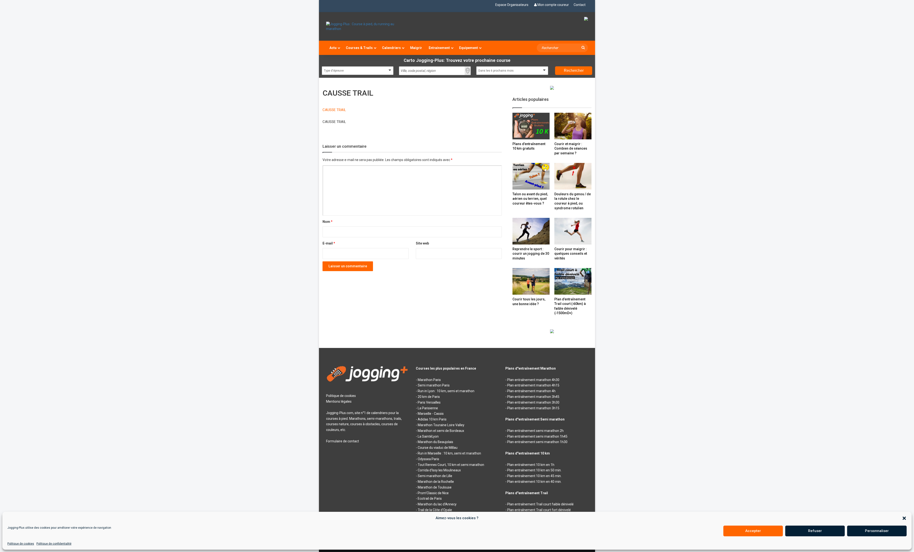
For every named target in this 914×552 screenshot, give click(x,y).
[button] (904, 518)
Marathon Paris (429, 380)
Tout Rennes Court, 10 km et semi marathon (451, 465)
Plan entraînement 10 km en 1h (530, 465)
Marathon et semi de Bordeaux (441, 431)
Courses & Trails (359, 48)
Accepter (753, 531)
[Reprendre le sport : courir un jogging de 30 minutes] (531, 231)
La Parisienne (428, 408)
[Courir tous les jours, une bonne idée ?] (531, 281)
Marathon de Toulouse (435, 487)
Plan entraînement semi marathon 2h (535, 431)
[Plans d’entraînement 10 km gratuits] (531, 126)
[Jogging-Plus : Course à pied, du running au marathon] (367, 26)
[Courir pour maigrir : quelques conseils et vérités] (572, 231)
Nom (328, 222)
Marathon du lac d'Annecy (437, 504)
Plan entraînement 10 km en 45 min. (534, 476)
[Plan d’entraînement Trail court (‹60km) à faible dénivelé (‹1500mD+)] (572, 281)
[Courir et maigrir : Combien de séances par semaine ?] (572, 126)
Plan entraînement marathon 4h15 (533, 385)
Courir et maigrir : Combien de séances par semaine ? (570, 148)
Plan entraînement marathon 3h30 (533, 402)
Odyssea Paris (428, 459)
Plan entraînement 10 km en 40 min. (534, 482)
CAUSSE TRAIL (334, 110)
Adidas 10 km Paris (432, 419)
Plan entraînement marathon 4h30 (533, 380)
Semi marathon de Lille (435, 476)
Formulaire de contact (342, 441)
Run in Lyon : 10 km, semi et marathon (446, 391)
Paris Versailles (429, 402)
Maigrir (416, 48)
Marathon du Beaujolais (435, 442)
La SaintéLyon (428, 436)
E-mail (329, 243)
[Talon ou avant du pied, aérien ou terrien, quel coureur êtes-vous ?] (531, 176)
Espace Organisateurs (511, 5)
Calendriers (391, 48)
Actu (333, 48)
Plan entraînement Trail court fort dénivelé (539, 510)
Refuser (815, 531)
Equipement (468, 48)
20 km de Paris (429, 397)
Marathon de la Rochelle (436, 482)
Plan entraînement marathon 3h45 (533, 397)
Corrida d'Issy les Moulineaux (439, 470)
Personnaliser (877, 531)
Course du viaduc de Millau (437, 447)
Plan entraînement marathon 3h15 (533, 408)
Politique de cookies (20, 543)
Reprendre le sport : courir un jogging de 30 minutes (530, 253)
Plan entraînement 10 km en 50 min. (534, 470)
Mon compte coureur (553, 5)
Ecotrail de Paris (430, 498)
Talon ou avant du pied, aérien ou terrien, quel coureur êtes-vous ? (530, 198)
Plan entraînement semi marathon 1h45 (537, 436)
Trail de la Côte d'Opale (435, 510)
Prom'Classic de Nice (433, 493)
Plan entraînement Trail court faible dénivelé (540, 504)
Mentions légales (339, 401)
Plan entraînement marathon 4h (531, 391)
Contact (580, 5)
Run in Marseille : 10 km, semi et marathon (449, 453)
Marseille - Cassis (431, 413)
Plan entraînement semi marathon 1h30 (537, 442)
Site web (422, 243)
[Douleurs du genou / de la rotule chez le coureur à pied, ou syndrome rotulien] (572, 176)
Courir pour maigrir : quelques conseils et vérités (570, 253)
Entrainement (439, 48)
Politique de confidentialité (53, 543)
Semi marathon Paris (434, 385)
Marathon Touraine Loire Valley (441, 425)
